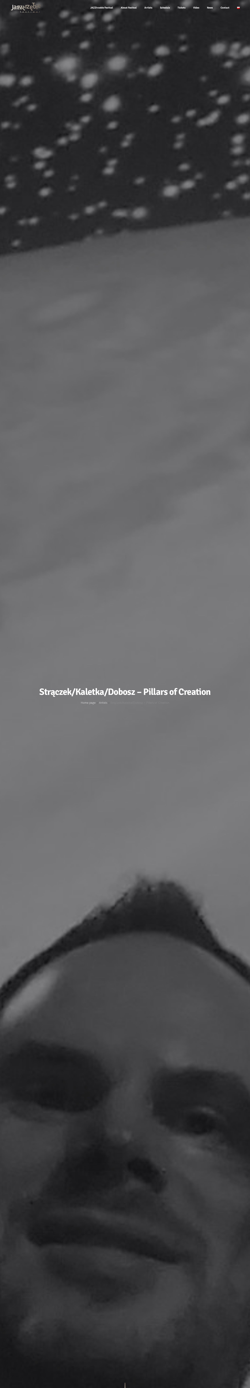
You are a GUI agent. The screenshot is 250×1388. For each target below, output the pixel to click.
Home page (88, 703)
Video (196, 7)
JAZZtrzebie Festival (101, 7)
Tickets (182, 7)
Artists (148, 7)
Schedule (165, 7)
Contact (225, 7)
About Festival (129, 7)
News (210, 7)
